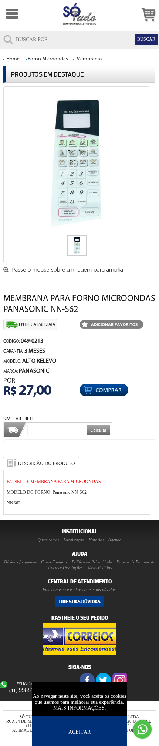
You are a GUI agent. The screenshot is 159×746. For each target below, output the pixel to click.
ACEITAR (79, 732)
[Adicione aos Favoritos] (111, 325)
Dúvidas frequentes (20, 562)
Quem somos (48, 539)
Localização (74, 539)
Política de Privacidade (92, 562)
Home (13, 59)
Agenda (115, 539)
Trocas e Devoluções (65, 567)
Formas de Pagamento (135, 562)
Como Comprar (54, 562)
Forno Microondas (48, 59)
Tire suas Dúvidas (79, 601)
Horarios (96, 539)
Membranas (89, 59)
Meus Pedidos (100, 567)
